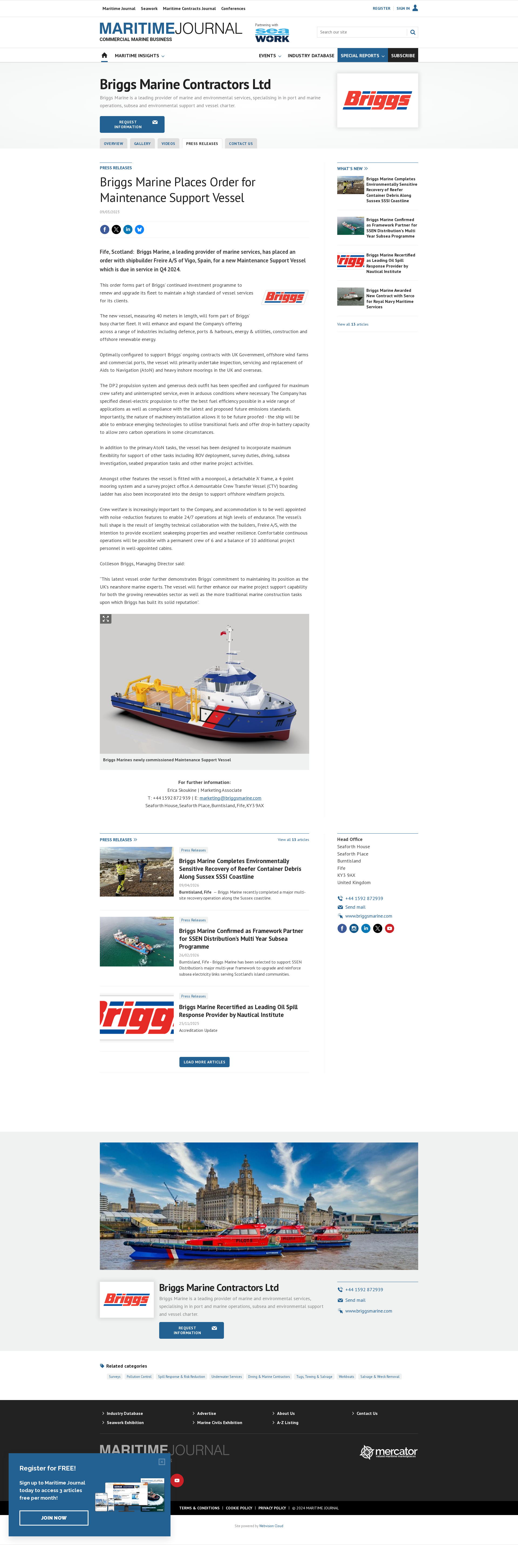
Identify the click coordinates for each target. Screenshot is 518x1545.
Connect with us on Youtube (177, 1480)
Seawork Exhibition (125, 1422)
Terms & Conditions (199, 1508)
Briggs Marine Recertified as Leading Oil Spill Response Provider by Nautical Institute (390, 263)
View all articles (353, 324)
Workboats (346, 1376)
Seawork (149, 8)
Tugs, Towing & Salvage (314, 1376)
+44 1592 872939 (364, 898)
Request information (128, 124)
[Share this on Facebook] (105, 229)
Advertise (206, 1413)
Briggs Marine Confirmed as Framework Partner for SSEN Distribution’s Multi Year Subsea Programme (391, 228)
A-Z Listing (287, 1422)
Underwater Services (227, 1376)
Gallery (142, 143)
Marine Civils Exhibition (219, 1422)
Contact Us (241, 143)
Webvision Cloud (271, 1526)
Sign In (403, 8)
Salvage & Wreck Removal (380, 1376)
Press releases (202, 143)
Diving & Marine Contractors (269, 1376)
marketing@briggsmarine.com (230, 798)
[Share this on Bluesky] (139, 229)
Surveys (114, 1376)
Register (381, 8)
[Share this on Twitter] (116, 229)
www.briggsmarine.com (368, 916)
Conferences (233, 8)
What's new (350, 168)
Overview (113, 143)
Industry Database (125, 1413)
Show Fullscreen (106, 619)
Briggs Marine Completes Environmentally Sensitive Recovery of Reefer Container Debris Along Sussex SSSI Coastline (391, 189)
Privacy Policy (272, 1508)
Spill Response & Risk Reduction (181, 1376)
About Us (286, 1413)
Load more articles (204, 1062)
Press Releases (193, 850)
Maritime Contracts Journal (189, 8)
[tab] (357, 169)
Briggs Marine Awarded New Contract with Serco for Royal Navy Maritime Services (390, 298)
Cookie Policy (239, 1508)
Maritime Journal (119, 8)
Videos (168, 143)
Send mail (355, 907)
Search (412, 32)
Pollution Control (139, 1376)
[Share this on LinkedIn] (128, 229)
